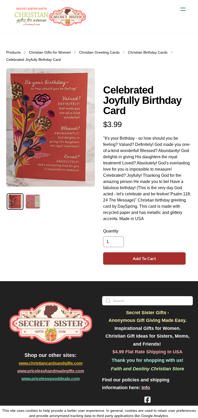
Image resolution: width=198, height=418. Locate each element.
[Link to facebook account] (147, 399)
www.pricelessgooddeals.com (50, 379)
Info (146, 387)
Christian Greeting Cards (99, 52)
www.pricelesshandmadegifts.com (50, 371)
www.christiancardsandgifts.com (50, 363)
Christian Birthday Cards (148, 52)
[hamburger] (183, 9)
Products (13, 52)
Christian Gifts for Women (50, 52)
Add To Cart (144, 258)
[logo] (49, 16)
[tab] (15, 202)
